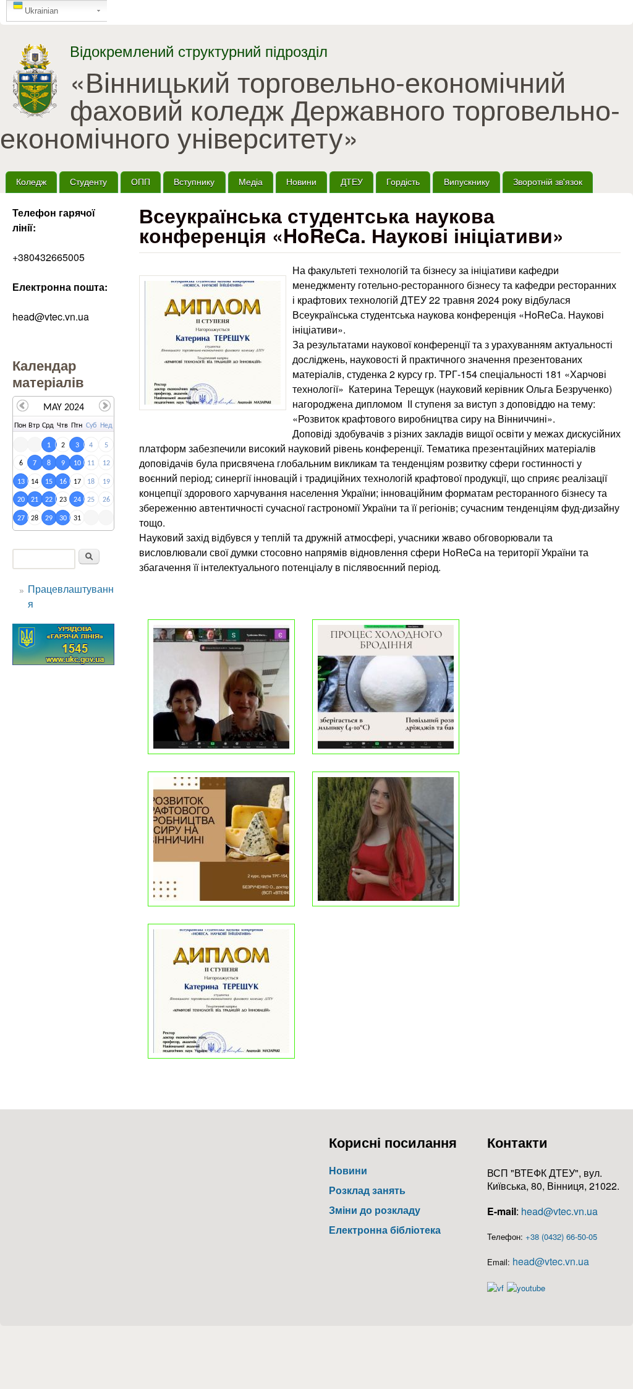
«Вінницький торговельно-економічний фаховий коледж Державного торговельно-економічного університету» (310, 109)
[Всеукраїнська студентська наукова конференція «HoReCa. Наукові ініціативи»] (212, 342)
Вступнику (194, 181)
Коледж (31, 181)
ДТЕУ (352, 181)
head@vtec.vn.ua (559, 1211)
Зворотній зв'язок (547, 181)
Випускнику (467, 181)
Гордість (403, 181)
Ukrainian (41, 10)
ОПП (140, 181)
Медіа (251, 181)
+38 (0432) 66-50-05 (561, 1236)
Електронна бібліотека (385, 1230)
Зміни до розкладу (374, 1210)
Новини (301, 181)
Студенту (88, 181)
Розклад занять (367, 1190)
